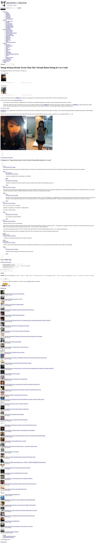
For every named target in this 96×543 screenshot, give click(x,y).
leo (10, 259)
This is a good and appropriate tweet (12, 494)
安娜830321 (18, 97)
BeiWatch (8, 14)
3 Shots (4, 62)
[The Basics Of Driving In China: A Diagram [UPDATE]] (3, 403)
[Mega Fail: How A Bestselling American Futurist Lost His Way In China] (3, 515)
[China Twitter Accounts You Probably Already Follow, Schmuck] (3, 363)
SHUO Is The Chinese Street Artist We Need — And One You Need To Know (21, 446)
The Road (8, 51)
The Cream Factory (7, 29)
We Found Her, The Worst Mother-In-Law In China (15, 441)
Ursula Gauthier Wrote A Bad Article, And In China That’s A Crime (19, 526)
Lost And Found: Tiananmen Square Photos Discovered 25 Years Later (19, 309)
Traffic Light (8, 39)
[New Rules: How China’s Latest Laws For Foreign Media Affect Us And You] (3, 510)
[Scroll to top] (4, 541)
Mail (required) (6, 265)
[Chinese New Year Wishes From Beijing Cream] (3, 315)
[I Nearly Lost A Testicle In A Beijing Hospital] (3, 304)
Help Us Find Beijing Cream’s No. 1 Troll (13, 299)
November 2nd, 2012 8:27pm (9, 203)
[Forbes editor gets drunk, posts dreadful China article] (3, 489)
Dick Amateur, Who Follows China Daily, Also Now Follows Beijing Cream (20, 425)
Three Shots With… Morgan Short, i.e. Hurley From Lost (16, 347)
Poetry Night (8, 52)
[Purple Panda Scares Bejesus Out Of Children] (3, 414)
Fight (7, 50)
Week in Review (9, 45)
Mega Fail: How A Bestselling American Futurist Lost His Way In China (20, 515)
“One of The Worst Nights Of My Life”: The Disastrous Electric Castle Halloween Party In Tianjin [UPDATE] (27, 320)
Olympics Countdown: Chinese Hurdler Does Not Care (16, 395)
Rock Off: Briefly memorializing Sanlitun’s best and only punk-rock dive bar (20, 483)
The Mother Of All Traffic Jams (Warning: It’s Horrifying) (17, 409)
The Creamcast (6, 61)
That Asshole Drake (10, 35)
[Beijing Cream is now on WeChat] (3, 451)
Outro (7, 48)
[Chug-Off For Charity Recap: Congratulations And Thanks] (3, 325)
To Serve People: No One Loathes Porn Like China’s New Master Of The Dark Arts (22, 384)
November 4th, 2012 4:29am (12, 180)
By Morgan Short (9, 27)
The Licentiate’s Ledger (11, 42)
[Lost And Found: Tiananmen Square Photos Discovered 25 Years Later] (3, 309)
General (7, 13)
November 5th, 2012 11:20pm (12, 249)
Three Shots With (9, 30)
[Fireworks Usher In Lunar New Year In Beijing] (3, 293)
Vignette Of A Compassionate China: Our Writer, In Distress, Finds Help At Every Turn (23, 389)
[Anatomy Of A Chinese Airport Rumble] (3, 341)
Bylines (4, 20)
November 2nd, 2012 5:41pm (12, 173)
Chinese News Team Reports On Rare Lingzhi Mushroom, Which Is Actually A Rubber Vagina (24, 399)
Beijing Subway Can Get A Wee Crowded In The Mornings (17, 331)
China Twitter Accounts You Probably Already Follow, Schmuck (18, 363)
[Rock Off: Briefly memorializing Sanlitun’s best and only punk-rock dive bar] (3, 483)
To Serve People (9, 34)
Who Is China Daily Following (12, 54)
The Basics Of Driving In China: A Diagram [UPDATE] (16, 403)
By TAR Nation (9, 23)
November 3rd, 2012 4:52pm (9, 242)
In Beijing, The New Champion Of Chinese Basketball (16, 419)
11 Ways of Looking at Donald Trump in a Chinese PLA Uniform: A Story (20, 457)
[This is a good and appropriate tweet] (3, 494)
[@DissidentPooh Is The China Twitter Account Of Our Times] (3, 467)
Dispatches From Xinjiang (11, 32)
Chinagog (8, 38)
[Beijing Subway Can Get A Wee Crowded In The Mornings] (3, 331)
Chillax (7, 55)
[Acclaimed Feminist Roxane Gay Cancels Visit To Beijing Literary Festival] (3, 505)
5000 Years (8, 15)
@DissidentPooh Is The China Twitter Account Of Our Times (17, 467)
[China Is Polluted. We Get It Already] (3, 373)
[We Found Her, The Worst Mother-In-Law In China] (3, 441)
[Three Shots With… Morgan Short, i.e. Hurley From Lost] (3, 347)
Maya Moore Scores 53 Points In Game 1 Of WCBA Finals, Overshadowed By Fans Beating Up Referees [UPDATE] (29, 368)
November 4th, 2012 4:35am (12, 214)
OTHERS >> (8, 28)
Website (4, 267)
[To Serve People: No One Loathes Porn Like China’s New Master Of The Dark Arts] (3, 384)
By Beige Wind (9, 24)
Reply (4, 171)
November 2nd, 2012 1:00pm (9, 167)
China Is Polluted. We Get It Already (12, 373)
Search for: (3, 7)
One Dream (8, 17)
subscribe (29, 281)
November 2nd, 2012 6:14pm (12, 195)
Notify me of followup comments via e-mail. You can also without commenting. (21, 281)
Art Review (8, 58)
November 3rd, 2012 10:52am (9, 235)
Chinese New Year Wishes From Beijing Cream (14, 315)
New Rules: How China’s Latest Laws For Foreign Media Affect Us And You (21, 510)
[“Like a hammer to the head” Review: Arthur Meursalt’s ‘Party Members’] (3, 430)
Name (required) (6, 264)
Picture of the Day (9, 57)
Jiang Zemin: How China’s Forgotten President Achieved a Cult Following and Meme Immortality (25, 435)
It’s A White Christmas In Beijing (11, 531)
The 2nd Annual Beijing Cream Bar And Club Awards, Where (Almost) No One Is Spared (23, 336)
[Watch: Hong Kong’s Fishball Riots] (3, 521)
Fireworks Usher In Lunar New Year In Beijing (14, 293)
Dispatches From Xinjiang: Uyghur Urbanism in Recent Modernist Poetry (20, 499)
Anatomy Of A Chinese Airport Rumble (13, 341)
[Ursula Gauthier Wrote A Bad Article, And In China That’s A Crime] (3, 526)
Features (5, 43)
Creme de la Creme (7, 59)
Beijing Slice (8, 37)
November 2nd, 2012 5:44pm (9, 187)
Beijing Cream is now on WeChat (12, 451)
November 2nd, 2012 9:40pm (9, 221)
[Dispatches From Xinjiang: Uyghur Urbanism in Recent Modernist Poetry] (3, 499)
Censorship (8, 49)
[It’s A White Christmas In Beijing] (3, 531)
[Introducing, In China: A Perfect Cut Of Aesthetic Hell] (3, 379)
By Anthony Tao (9, 21)
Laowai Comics (9, 31)
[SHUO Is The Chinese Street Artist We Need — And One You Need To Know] (3, 446)
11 (25, 70)
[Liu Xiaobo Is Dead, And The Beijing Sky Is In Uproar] (3, 473)
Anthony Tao (4, 70)
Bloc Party (8, 44)
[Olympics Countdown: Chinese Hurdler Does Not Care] (3, 395)
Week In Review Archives (8, 537)
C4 (6, 56)
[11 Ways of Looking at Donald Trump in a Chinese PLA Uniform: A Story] (3, 457)
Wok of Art (8, 16)
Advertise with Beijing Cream (9, 536)
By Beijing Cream (9, 25)
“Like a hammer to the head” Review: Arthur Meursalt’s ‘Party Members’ (20, 430)
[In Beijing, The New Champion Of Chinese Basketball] (3, 419)
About (4, 535)
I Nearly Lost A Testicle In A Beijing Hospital (14, 304)
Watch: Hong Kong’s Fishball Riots (12, 521)
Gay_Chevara (9, 172)
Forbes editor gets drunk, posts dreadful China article (15, 489)
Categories (5, 11)
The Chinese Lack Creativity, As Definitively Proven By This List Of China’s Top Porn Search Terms (26, 357)
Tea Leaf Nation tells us (17, 100)
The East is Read (9, 18)
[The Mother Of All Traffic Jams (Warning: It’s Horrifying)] (3, 409)
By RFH (7, 22)
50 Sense (7, 46)
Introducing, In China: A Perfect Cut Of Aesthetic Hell (16, 379)
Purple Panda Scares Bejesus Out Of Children (14, 414)
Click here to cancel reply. (6, 262)
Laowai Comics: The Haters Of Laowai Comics (14, 352)
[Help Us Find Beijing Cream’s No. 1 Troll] (3, 299)
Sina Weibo (10, 157)
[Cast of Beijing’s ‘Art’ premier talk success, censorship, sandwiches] (3, 478)
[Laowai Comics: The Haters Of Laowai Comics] (3, 352)
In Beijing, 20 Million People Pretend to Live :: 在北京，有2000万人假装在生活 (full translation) (25, 462)
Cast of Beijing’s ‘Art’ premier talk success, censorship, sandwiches (18, 478)
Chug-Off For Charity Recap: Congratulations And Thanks (17, 325)
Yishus (7, 41)
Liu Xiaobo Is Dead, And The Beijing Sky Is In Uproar (16, 473)
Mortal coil (5, 157)
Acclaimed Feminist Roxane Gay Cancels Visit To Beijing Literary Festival (20, 505)
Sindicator (8, 36)
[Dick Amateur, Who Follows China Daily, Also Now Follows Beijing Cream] (3, 425)
